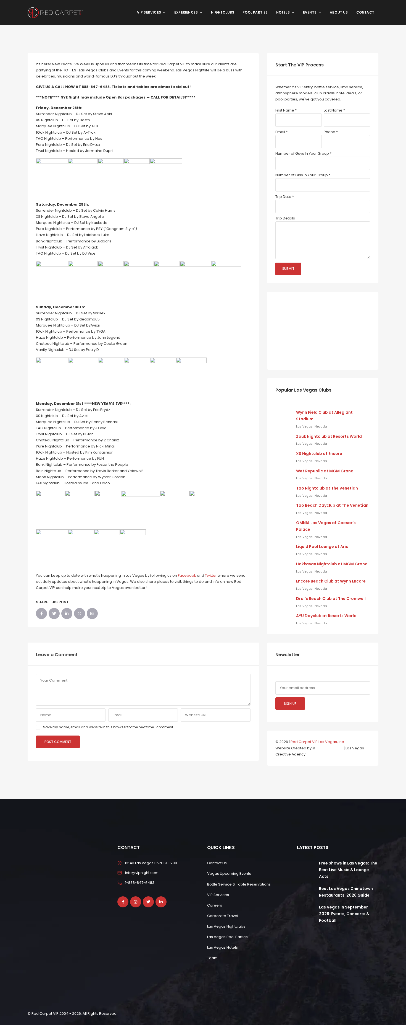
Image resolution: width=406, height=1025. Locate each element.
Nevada (321, 426)
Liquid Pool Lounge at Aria (322, 546)
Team (212, 958)
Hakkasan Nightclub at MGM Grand (332, 564)
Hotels (283, 12)
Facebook (187, 575)
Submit (288, 268)
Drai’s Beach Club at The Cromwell (331, 598)
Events (310, 12)
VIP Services (149, 12)
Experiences (186, 12)
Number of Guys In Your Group (303, 153)
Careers (214, 905)
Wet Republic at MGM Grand (325, 471)
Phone (331, 131)
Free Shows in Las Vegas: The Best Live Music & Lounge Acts (348, 869)
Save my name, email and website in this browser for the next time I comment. (108, 727)
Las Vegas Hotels (222, 947)
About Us (339, 12)
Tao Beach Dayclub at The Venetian (332, 505)
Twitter (211, 575)
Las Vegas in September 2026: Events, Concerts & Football (344, 913)
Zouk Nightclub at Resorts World (329, 436)
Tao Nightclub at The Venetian (327, 488)
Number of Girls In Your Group (302, 175)
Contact (365, 12)
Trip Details (285, 218)
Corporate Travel (222, 915)
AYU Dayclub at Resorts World (326, 615)
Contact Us (217, 863)
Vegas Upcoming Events (229, 873)
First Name (286, 110)
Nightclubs (222, 12)
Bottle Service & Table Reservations (239, 884)
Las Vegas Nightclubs (226, 926)
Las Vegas (304, 426)
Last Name (334, 110)
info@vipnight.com (142, 872)
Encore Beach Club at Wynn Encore (331, 581)
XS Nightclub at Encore (319, 453)
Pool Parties (255, 12)
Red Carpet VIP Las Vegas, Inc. (318, 741)
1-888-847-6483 (139, 882)
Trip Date (284, 196)
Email (281, 131)
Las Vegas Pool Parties (227, 936)
